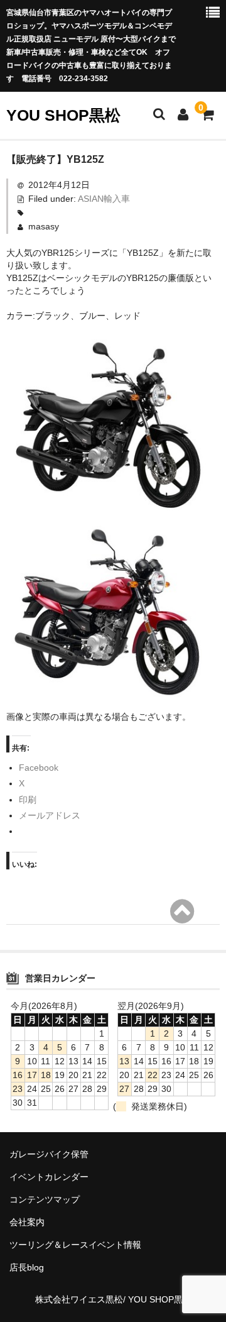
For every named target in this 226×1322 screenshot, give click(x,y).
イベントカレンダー (49, 1177)
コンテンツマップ (44, 1199)
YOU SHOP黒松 (63, 115)
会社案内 (27, 1222)
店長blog (26, 1267)
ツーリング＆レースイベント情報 (75, 1245)
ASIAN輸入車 (104, 199)
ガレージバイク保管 (49, 1154)
